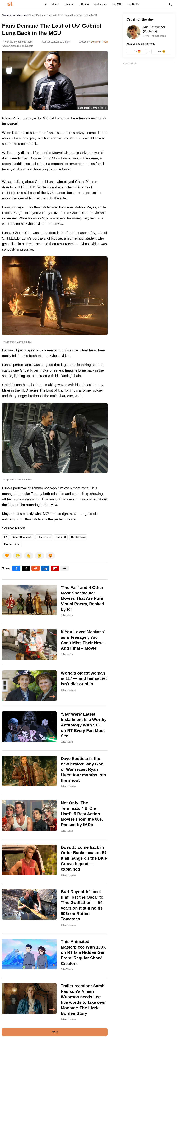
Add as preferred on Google (17, 45)
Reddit (20, 528)
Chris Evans (44, 537)
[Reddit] (35, 568)
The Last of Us (11, 544)
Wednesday (100, 4)
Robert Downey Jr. (22, 537)
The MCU (117, 4)
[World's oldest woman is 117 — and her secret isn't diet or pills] (55, 685)
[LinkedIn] (45, 568)
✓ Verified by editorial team (17, 41)
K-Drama (84, 4)
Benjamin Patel (99, 41)
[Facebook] (16, 568)
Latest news (22, 15)
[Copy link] (64, 568)
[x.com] (26, 568)
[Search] (170, 4)
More (55, 1031)
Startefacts (8, 15)
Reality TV (133, 4)
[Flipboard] (55, 568)
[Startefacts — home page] (10, 4)
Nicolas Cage (78, 537)
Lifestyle (69, 4)
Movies (55, 4)
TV (44, 4)
